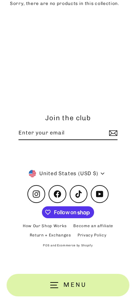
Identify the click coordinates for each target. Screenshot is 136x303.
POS (46, 245)
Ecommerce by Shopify (75, 245)
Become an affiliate (93, 226)
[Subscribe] (112, 133)
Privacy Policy (92, 235)
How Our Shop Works (45, 226)
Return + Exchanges (50, 235)
